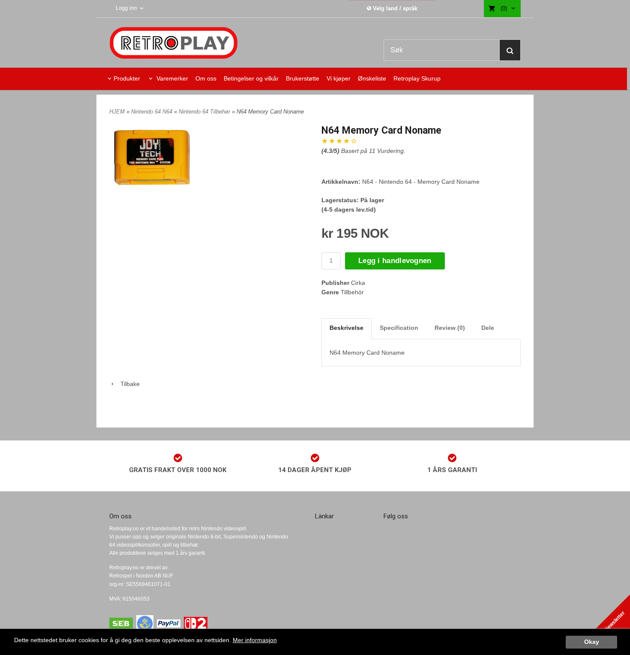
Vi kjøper (339, 78)
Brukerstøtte (302, 78)
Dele (487, 327)
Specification (399, 327)
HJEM (117, 111)
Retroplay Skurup (417, 78)
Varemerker (171, 78)
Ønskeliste (372, 78)
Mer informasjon (255, 640)
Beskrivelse (346, 327)
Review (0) (450, 327)
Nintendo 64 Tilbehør (205, 111)
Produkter (127, 78)
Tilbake (127, 383)
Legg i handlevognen (395, 261)
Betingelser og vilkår (251, 78)
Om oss (205, 78)
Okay (591, 642)
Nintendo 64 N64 (152, 111)
